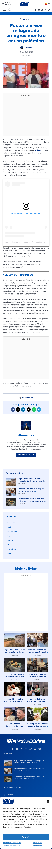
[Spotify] (39, 749)
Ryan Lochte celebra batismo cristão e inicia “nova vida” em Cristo (31, 501)
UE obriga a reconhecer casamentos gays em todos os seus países (37, 726)
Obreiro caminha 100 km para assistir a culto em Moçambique (31, 491)
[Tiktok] (49, 10)
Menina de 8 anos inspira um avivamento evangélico (37, 701)
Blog (9, 553)
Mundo (10, 545)
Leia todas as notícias (26, 454)
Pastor (29, 19)
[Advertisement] (26, 116)
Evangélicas (11, 549)
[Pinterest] (35, 749)
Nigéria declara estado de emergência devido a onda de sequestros (31, 481)
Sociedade (11, 523)
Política (10, 540)
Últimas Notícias (15, 473)
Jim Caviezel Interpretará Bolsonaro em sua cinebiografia (14, 726)
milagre (38, 150)
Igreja (24, 19)
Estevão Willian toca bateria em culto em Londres (37, 676)
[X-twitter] (42, 10)
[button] (48, 801)
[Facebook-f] (36, 10)
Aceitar (26, 837)
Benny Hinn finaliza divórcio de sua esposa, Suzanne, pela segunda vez (14, 702)
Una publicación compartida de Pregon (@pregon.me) (28, 242)
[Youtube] (39, 10)
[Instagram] (46, 10)
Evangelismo (12, 531)
